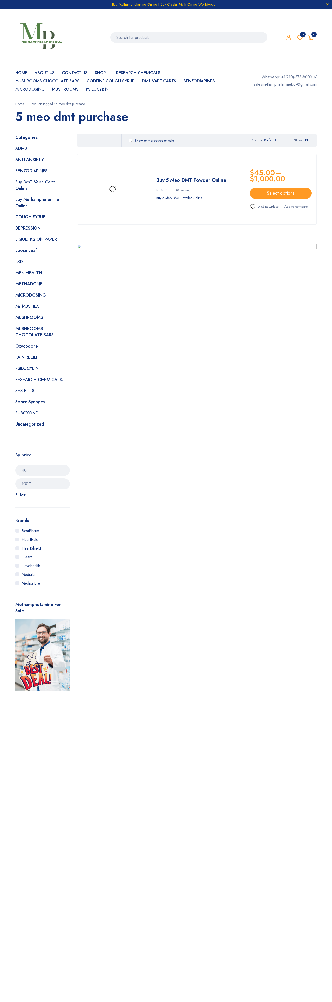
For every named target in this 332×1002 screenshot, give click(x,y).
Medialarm (30, 574)
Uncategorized (29, 424)
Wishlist (303, 34)
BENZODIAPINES (31, 171)
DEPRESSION (28, 228)
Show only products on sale (154, 140)
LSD (19, 261)
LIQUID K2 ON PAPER (36, 239)
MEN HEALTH (28, 273)
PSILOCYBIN (27, 368)
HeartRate (30, 539)
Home (19, 103)
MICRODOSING (30, 295)
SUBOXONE (26, 413)
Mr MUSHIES (27, 306)
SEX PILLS (24, 391)
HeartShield (31, 548)
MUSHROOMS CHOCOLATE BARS (34, 331)
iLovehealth (31, 566)
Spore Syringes (30, 402)
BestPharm (30, 531)
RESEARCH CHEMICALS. (39, 379)
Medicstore (31, 583)
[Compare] (296, 206)
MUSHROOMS (29, 317)
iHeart (27, 557)
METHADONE (28, 284)
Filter (20, 495)
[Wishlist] (264, 207)
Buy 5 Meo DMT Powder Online (191, 180)
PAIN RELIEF (26, 357)
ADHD (21, 148)
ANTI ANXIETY (29, 160)
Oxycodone (26, 346)
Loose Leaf (26, 250)
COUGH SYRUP (30, 217)
